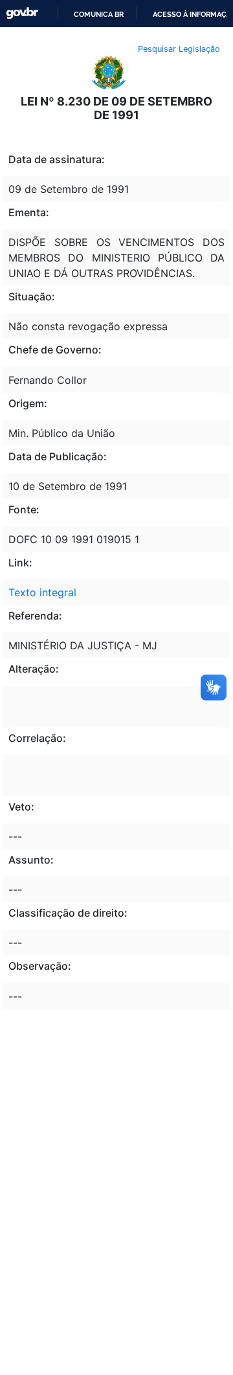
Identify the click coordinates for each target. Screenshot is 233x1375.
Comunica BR (99, 14)
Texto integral (42, 592)
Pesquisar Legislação (179, 49)
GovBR (22, 13)
